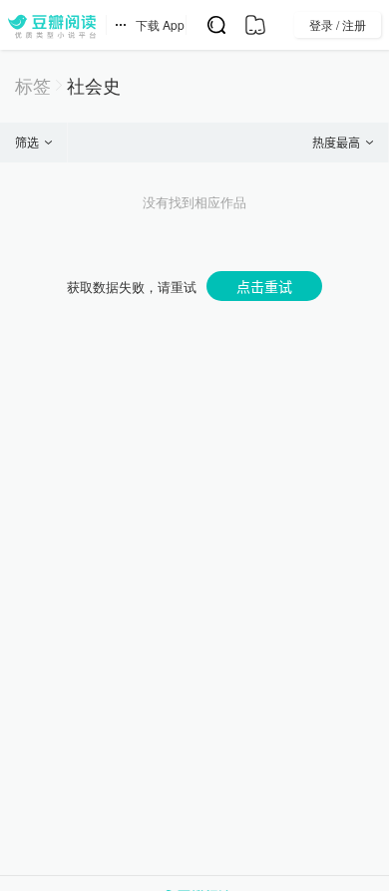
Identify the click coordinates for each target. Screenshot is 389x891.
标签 (33, 86)
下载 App (160, 24)
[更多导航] (121, 25)
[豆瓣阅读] (52, 25)
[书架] (254, 25)
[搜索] (215, 25)
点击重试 (264, 286)
